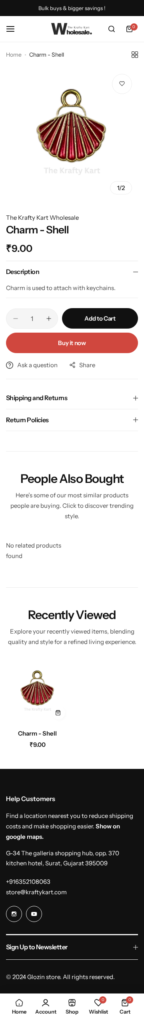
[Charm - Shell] (37, 692)
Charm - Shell (37, 733)
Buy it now (72, 343)
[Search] (111, 29)
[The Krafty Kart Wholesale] (72, 29)
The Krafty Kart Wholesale (42, 217)
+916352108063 (28, 881)
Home (14, 54)
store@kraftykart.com (36, 892)
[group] (72, 134)
